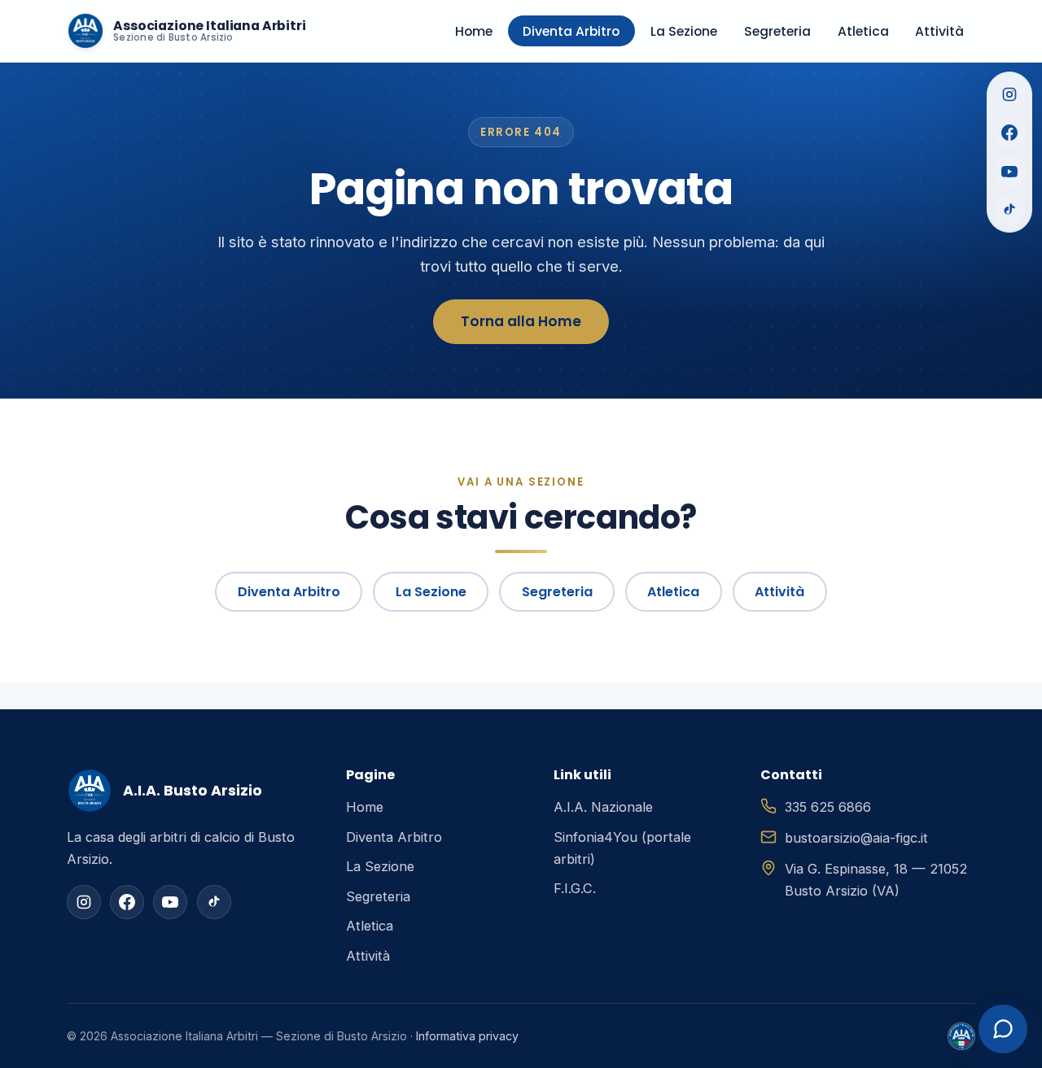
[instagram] (84, 902)
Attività (939, 31)
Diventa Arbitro (571, 31)
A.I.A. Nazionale (603, 807)
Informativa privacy (467, 1036)
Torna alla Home (521, 321)
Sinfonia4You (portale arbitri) (622, 848)
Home (474, 31)
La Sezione (683, 31)
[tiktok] (214, 902)
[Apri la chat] (1003, 1029)
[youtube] (170, 902)
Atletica (863, 31)
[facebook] (127, 902)
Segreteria (777, 31)
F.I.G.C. (575, 888)
